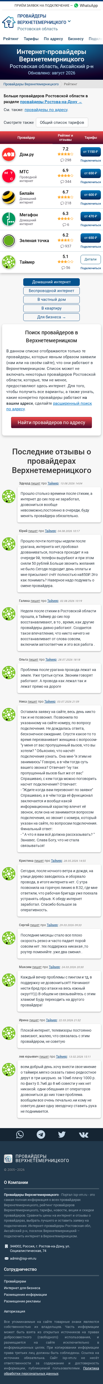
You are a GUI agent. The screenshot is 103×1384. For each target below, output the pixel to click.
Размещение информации (25, 1295)
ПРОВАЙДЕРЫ (31, 16)
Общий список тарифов (62, 122)
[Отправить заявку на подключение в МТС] (91, 182)
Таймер (53, 483)
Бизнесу (75, 38)
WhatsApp (89, 5)
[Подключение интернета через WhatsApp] (20, 1134)
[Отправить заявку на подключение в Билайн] (91, 203)
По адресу (53, 38)
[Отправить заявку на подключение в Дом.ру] (91, 160)
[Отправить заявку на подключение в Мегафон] (91, 225)
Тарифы (31, 38)
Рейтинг (10, 38)
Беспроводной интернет (51, 290)
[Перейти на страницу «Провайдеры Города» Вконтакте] (83, 1134)
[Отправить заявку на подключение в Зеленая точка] (91, 246)
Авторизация (14, 1311)
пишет (35, 483)
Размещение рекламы (22, 1301)
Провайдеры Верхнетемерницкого (31, 84)
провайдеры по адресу (46, 109)
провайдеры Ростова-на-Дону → (51, 101)
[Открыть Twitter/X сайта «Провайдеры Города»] (62, 1134)
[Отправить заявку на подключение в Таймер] (91, 268)
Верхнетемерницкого (41, 22)
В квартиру (51, 308)
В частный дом (52, 299)
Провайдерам (15, 1281)
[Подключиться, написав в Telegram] (41, 1134)
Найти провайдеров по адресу (52, 422)
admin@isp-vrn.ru (23, 1258)
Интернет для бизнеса (22, 1288)
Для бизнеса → (51, 317)
